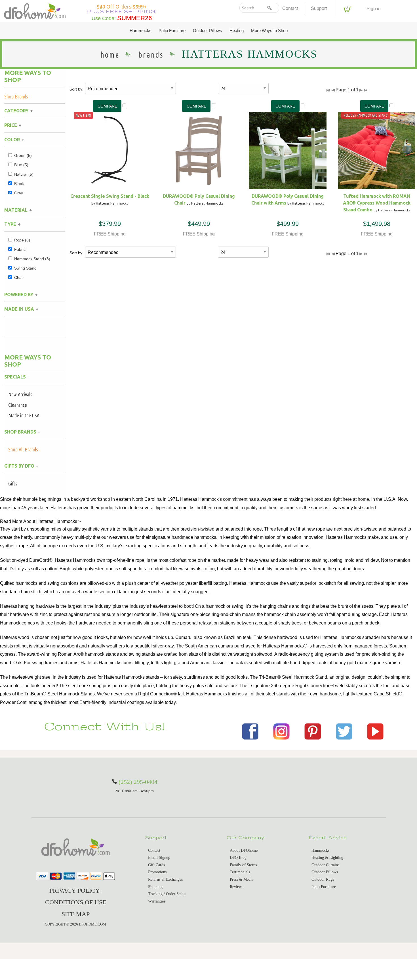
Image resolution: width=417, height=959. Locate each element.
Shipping (155, 887)
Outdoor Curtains (325, 865)
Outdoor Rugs (322, 879)
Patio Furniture (172, 30)
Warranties (156, 901)
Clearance (17, 405)
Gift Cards (156, 865)
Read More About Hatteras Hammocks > (40, 521)
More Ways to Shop (269, 30)
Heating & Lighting (327, 857)
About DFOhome (244, 850)
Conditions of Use (75, 902)
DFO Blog (238, 857)
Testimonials (240, 872)
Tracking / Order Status (167, 894)
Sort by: (76, 89)
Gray (18, 193)
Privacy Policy (74, 890)
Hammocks (140, 30)
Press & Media (241, 879)
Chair (19, 277)
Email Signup (159, 857)
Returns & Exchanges (165, 879)
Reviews (236, 887)
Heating (236, 30)
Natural (23, 174)
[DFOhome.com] (35, 10)
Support (319, 8)
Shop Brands (16, 96)
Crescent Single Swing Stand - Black (109, 196)
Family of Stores (243, 865)
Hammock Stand (32, 258)
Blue (21, 165)
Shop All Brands (23, 449)
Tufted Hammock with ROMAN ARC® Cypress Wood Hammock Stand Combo (376, 203)
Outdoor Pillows (207, 30)
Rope (22, 240)
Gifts (12, 483)
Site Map (76, 914)
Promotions (157, 872)
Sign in (374, 8)
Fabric (20, 249)
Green (23, 155)
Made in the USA (23, 415)
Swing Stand (25, 268)
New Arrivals (20, 394)
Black (19, 183)
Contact (290, 8)
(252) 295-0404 (138, 781)
